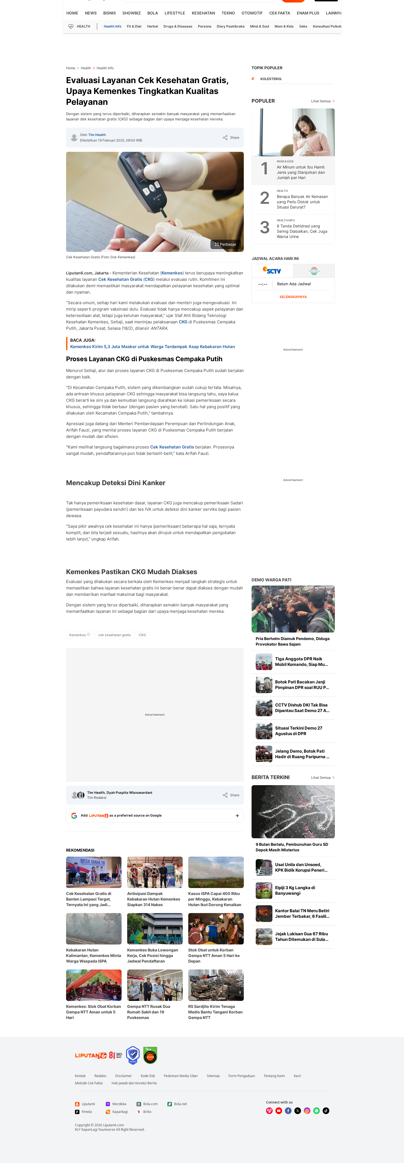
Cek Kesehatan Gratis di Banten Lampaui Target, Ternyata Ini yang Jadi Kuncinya (88, 899)
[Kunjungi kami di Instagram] (307, 1110)
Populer (263, 101)
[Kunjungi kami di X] (297, 1110)
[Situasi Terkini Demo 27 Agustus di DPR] (264, 731)
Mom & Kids (284, 26)
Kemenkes (172, 273)
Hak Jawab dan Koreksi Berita (134, 1083)
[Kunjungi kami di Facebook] (288, 1110)
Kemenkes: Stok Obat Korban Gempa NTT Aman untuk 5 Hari (93, 1012)
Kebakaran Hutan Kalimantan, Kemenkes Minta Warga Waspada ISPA (93, 955)
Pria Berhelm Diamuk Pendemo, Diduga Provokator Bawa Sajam (293, 641)
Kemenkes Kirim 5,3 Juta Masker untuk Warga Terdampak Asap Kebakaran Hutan (152, 346)
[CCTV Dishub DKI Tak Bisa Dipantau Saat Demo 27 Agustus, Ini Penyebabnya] (264, 708)
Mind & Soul (259, 26)
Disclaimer (123, 1076)
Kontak (80, 1076)
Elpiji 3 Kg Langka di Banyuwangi (295, 890)
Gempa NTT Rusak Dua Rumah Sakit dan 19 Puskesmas (148, 1012)
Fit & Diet (134, 26)
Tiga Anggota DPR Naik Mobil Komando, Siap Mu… (301, 661)
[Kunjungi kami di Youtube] (278, 1110)
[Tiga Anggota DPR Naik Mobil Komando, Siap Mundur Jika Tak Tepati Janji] (264, 661)
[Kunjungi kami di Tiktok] (326, 1110)
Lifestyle (175, 13)
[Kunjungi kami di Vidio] (269, 1110)
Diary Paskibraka (231, 26)
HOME (72, 13)
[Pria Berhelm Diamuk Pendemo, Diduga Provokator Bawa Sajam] (293, 609)
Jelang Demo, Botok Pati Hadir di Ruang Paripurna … (302, 753)
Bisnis (109, 13)
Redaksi (100, 1076)
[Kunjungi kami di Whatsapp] (316, 1110)
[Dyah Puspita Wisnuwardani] (81, 795)
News (91, 13)
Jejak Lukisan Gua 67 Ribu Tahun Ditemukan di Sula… (301, 936)
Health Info (112, 26)
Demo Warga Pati (271, 579)
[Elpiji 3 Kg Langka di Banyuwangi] (264, 890)
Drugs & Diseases (178, 26)
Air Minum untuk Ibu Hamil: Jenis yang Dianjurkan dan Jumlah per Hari (301, 172)
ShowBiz (131, 13)
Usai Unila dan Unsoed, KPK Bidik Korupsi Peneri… (301, 867)
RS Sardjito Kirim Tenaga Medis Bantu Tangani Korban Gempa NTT (215, 1012)
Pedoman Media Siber (181, 1076)
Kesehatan (203, 13)
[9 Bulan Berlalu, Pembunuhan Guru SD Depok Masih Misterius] (293, 811)
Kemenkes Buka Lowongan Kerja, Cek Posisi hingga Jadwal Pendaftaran (152, 955)
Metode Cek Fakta (89, 1083)
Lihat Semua (321, 101)
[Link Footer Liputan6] (99, 1055)
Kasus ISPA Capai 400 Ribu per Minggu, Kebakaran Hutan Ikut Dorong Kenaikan (214, 899)
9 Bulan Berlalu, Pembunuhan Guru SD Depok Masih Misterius (292, 847)
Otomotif (252, 13)
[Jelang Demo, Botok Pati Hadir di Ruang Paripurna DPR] (264, 754)
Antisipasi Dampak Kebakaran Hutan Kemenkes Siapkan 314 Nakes (153, 899)
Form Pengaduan (242, 1076)
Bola (152, 13)
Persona (204, 26)
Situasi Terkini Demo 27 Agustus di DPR (298, 730)
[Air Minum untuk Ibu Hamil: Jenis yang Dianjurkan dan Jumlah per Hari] (293, 132)
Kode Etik (148, 1076)
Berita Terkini (271, 777)
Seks (303, 26)
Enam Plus (308, 13)
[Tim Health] (74, 137)
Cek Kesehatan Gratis (120, 279)
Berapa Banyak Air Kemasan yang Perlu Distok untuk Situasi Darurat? (302, 201)
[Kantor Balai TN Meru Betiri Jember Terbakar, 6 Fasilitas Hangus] (264, 913)
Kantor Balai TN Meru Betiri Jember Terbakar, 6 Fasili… (302, 913)
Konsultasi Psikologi (329, 26)
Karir (297, 1076)
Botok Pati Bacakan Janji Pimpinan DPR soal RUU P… (302, 684)
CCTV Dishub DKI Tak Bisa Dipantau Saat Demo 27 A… (302, 707)
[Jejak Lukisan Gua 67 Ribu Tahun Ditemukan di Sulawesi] (264, 936)
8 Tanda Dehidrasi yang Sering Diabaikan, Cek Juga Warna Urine (302, 231)
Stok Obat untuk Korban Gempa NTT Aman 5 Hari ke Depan (214, 955)
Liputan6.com (113, 1125)
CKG (149, 279)
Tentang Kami (274, 1076)
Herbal (152, 26)
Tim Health (97, 135)
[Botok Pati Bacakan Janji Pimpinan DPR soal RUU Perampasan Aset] (264, 684)
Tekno (228, 13)
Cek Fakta (279, 13)
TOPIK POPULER (267, 67)
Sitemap (213, 1076)
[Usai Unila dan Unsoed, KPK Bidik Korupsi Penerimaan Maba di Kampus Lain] (264, 867)
